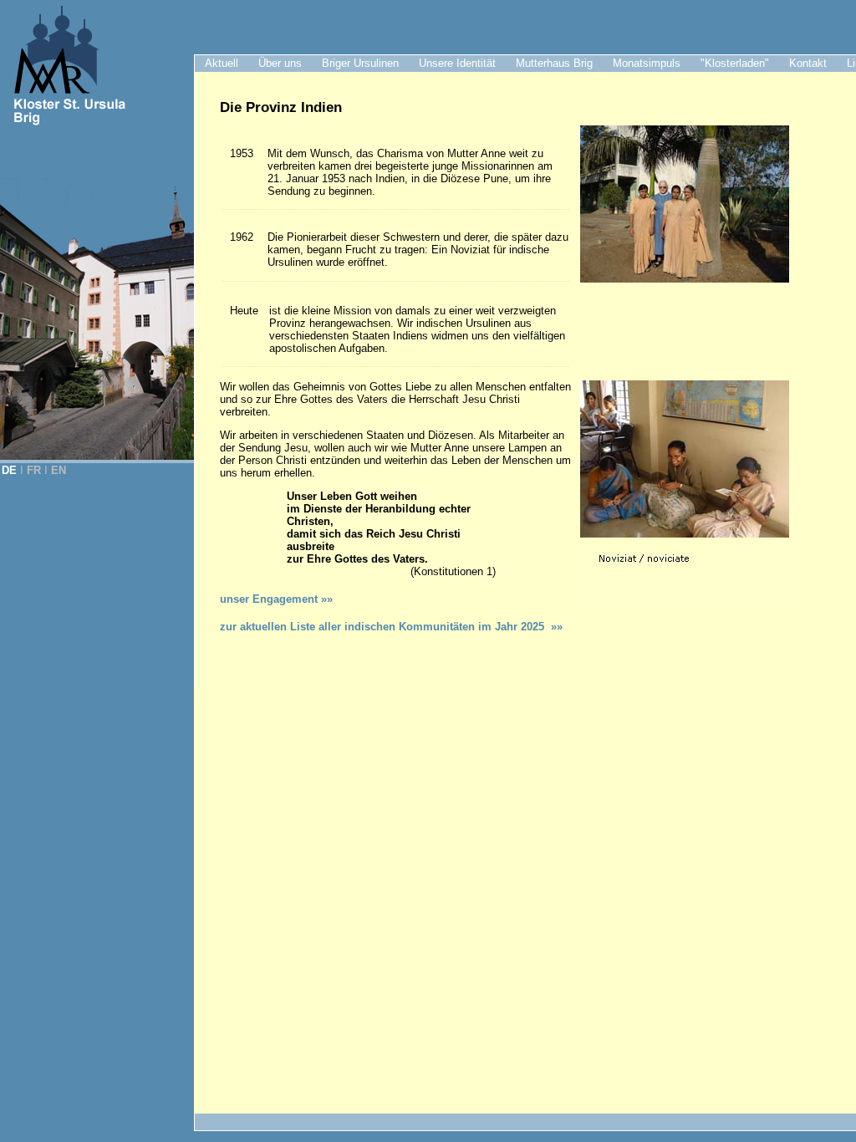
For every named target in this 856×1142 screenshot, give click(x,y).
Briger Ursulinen (360, 63)
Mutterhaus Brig (554, 63)
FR (34, 470)
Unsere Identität (457, 63)
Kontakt (808, 63)
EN (58, 470)
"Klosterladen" (735, 63)
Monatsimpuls (646, 63)
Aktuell (221, 63)
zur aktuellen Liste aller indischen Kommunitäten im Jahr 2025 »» (391, 626)
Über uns (280, 63)
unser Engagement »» (276, 599)
